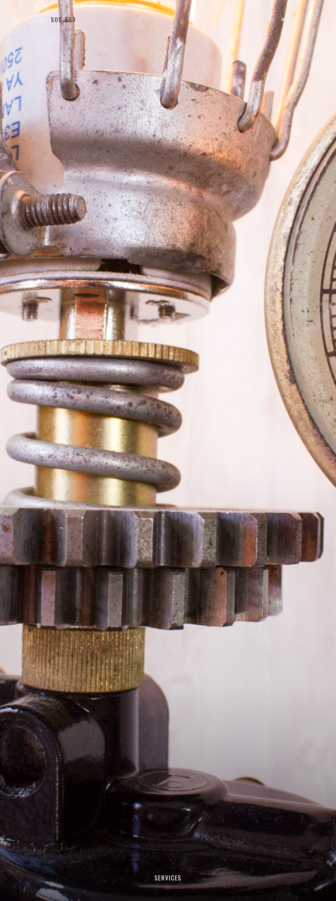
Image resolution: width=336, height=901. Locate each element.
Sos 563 (63, 19)
